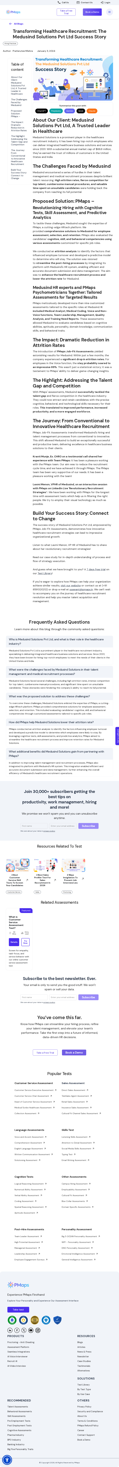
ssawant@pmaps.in (81, 589)
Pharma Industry (15, 1435)
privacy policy (49, 831)
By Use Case (83, 1394)
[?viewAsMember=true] (9, 1330)
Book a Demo (83, 1439)
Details (14, 942)
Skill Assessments (16, 1416)
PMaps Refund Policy (87, 1425)
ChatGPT (41, 111)
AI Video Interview (16, 1366)
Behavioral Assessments (19, 1411)
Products (15, 1336)
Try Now (25, 942)
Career (80, 1430)
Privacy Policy (84, 1406)
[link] (11, 12)
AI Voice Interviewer (17, 1356)
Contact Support (86, 1435)
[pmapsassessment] (37, 1330)
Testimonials (83, 1366)
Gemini (69, 111)
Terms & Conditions (87, 1420)
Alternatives (83, 1370)
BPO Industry (14, 1439)
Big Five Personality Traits (20, 1449)
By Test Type (84, 1389)
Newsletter (83, 1356)
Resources (86, 1336)
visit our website (71, 585)
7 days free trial (96, 569)
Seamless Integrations (18, 1351)
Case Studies (84, 1361)
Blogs (80, 1342)
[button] (109, 12)
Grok (81, 111)
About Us (82, 1416)
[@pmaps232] (30, 1330)
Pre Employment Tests (18, 1420)
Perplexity (56, 111)
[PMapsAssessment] (23, 1330)
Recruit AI (12, 1361)
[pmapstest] (16, 1330)
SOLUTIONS (86, 1378)
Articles (81, 1347)
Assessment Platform (18, 1347)
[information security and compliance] (12, 1320)
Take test (18, 1309)
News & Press (84, 1351)
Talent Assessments (17, 1406)
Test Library (45, 573)
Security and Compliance (90, 1411)
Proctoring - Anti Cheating (20, 1342)
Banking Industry (15, 1444)
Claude (92, 111)
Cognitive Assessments (19, 1430)
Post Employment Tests (19, 1425)
